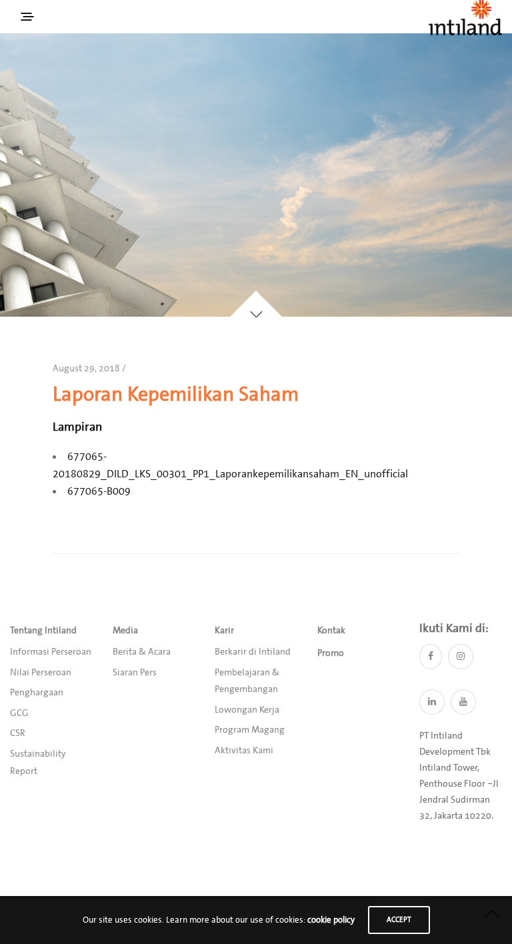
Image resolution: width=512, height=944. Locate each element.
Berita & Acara (142, 652)
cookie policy (331, 920)
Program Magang (250, 730)
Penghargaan (36, 692)
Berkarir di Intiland (253, 652)
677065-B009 (99, 491)
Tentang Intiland (43, 630)
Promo (330, 653)
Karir (224, 630)
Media (125, 630)
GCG (19, 713)
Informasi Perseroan (50, 652)
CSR (17, 733)
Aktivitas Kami (244, 750)
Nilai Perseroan (40, 672)
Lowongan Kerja (247, 710)
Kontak (331, 630)
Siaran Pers (135, 672)
